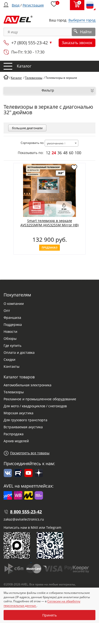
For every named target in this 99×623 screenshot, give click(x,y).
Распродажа (14, 434)
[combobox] (61, 143)
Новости (10, 331)
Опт (7, 310)
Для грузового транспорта (25, 420)
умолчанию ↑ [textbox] (56, 143)
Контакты (11, 366)
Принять (49, 615)
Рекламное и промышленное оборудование (40, 399)
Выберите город (81, 20)
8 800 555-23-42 (26, 512)
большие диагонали (27, 128)
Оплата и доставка (19, 352)
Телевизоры (14, 392)
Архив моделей (16, 441)
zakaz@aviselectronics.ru (24, 519)
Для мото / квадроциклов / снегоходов (35, 406)
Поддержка (13, 324)
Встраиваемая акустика (23, 427)
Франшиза (12, 317)
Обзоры (10, 338)
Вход (15, 5)
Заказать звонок (77, 42)
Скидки (9, 359)
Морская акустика (18, 413)
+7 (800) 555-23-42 (29, 43)
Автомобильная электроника (27, 385)
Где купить (12, 345)
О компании (14, 303)
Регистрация (33, 5)
